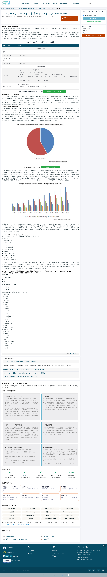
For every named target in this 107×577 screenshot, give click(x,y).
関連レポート (86, 33)
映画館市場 (46, 539)
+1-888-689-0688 (86, 554)
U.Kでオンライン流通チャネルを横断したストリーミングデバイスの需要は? (24, 373)
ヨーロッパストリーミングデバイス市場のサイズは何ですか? (20, 376)
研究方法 (85, 31)
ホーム (2, 8)
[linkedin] (89, 570)
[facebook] (98, 570)
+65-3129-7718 (84, 558)
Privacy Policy (62, 575)
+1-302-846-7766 (84, 556)
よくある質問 (86, 29)
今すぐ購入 (95, 18)
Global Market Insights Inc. (9, 570)
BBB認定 (25, 475)
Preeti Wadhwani (74, 354)
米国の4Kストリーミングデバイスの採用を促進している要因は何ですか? (23, 369)
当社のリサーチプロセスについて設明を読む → (18, 524)
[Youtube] (103, 570)
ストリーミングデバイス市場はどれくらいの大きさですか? (19, 361)
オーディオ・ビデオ (40, 8)
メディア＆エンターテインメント (26, 8)
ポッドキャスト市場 (49, 536)
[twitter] (93, 570)
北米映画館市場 (10, 536)
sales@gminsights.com (86, 559)
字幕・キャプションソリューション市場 (16, 539)
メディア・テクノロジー (11, 8)
